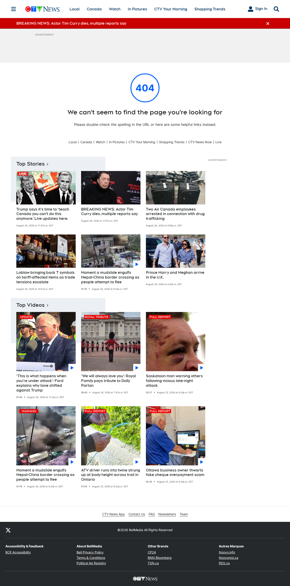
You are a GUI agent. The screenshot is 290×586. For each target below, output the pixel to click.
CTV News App (113, 514)
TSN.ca (153, 563)
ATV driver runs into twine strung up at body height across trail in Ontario (110, 475)
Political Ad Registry (91, 563)
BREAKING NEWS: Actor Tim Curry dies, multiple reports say (109, 211)
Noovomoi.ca (228, 558)
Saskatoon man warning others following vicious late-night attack (174, 381)
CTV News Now (200, 142)
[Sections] (13, 9)
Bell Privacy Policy (90, 552)
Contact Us (136, 514)
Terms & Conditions (91, 558)
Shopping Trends (209, 9)
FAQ (152, 514)
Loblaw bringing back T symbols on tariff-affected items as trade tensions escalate (45, 277)
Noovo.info (227, 552)
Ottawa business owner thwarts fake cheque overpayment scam (175, 472)
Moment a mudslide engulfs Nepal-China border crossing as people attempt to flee (110, 277)
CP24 (152, 552)
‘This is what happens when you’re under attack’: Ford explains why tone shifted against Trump (41, 383)
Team (184, 514)
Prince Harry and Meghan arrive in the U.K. (175, 274)
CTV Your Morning (170, 9)
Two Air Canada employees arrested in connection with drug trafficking (175, 214)
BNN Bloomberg (160, 558)
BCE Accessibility (18, 552)
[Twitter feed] (8, 530)
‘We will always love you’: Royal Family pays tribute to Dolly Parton (108, 381)
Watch (115, 9)
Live (218, 142)
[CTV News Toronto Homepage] (42, 9)
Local (75, 9)
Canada (94, 9)
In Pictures (137, 9)
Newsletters (167, 514)
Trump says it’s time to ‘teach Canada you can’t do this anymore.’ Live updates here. (42, 214)
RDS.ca (224, 563)
